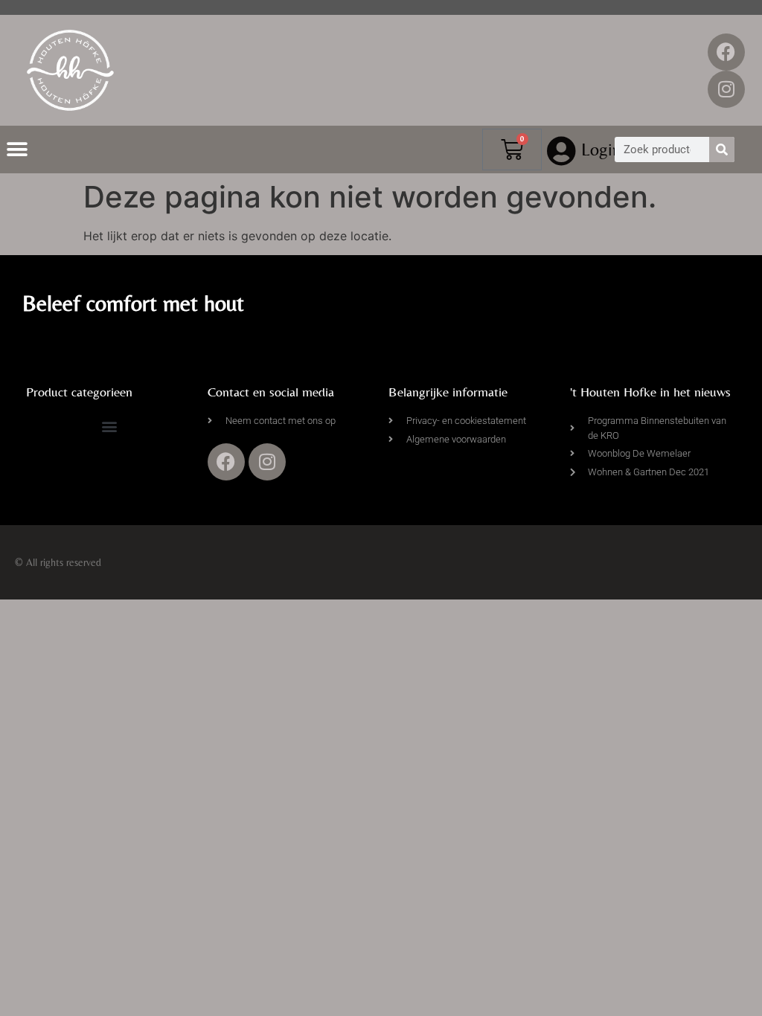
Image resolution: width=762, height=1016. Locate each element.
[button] (16, 150)
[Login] (562, 151)
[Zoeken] (721, 149)
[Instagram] (726, 89)
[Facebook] (726, 52)
